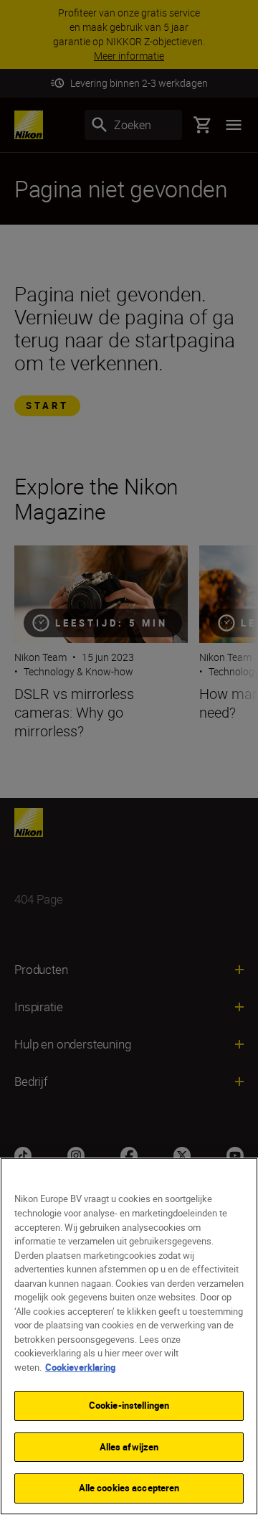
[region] (129, 1336)
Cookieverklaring (80, 1367)
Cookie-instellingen (129, 1405)
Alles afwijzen (129, 1446)
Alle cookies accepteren (129, 1487)
